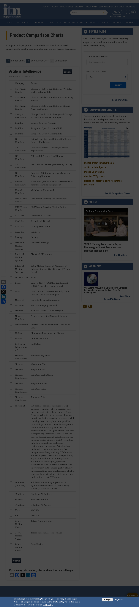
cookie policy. (48, 605)
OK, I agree (107, 600)
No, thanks (119, 600)
